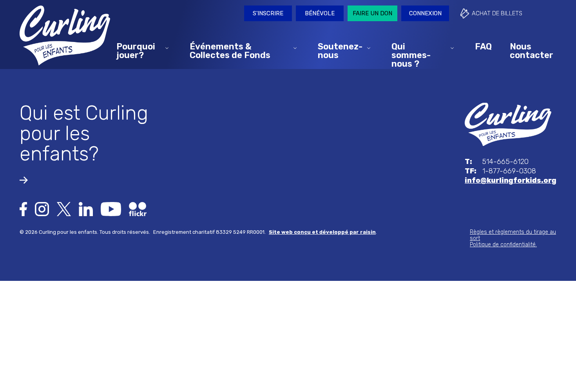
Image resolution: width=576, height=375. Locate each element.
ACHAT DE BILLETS (497, 13)
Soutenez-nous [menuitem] (340, 50)
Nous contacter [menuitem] (531, 50)
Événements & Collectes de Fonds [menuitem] (230, 50)
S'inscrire (268, 13)
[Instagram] (42, 208)
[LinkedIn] (86, 208)
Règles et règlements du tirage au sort (513, 235)
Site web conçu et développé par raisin (322, 232)
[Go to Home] (508, 124)
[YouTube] (111, 208)
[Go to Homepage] (65, 35)
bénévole (320, 13)
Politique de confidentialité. (503, 244)
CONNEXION (425, 13)
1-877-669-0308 (500, 171)
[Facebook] (23, 208)
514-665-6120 (497, 161)
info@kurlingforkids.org (510, 180)
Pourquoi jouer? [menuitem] (135, 50)
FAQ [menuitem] (483, 46)
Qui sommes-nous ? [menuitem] (411, 54)
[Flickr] (138, 208)
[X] (64, 208)
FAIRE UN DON (372, 13)
